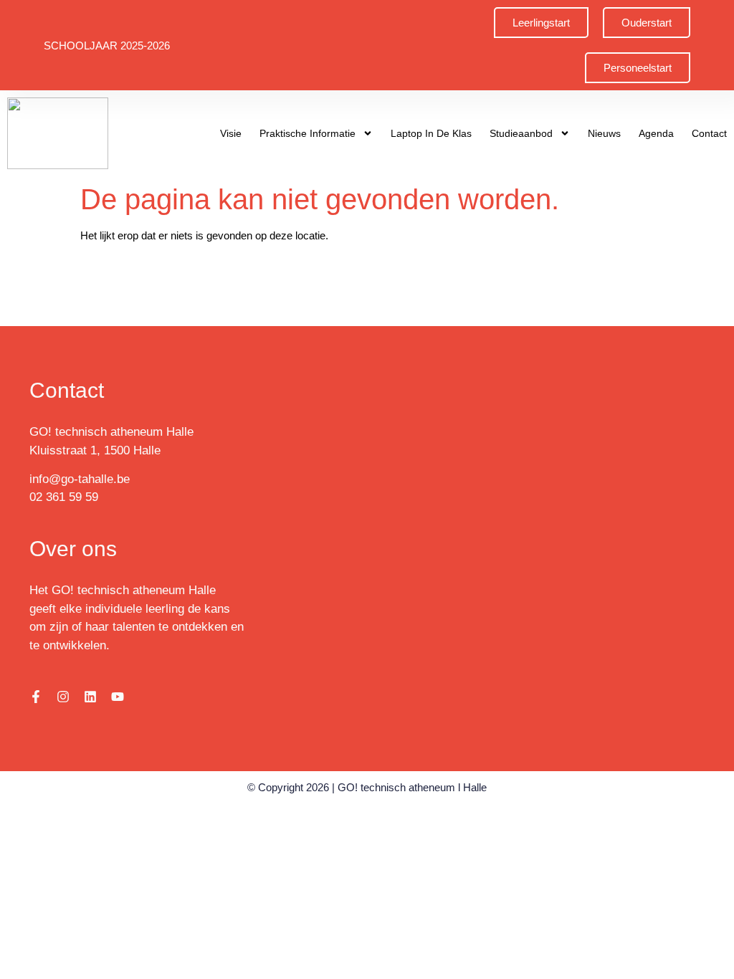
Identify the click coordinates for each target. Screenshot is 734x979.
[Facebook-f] (35, 696)
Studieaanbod (521, 133)
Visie (231, 133)
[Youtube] (117, 696)
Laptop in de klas (431, 133)
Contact (709, 133)
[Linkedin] (90, 696)
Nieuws (604, 133)
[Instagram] (63, 696)
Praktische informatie (307, 133)
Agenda (656, 133)
